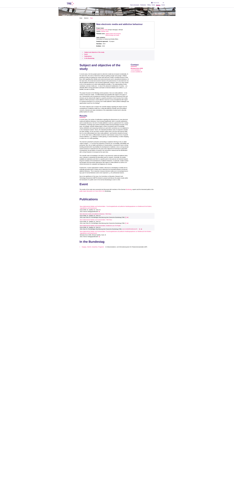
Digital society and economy (113, 33)
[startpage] (166, 5)
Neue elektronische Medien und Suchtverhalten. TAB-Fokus (96, 219)
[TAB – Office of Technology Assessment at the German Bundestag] (70, 3)
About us (158, 4)
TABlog (149, 4)
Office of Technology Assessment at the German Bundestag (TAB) (103, 14)
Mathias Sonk (104, 31)
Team (91, 18)
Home (81, 18)
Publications (143, 4)
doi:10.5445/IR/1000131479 (129, 229)
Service (163, 4)
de (163, 2)
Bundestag (129, 189)
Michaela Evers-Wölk (102, 29)
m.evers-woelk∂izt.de (136, 71)
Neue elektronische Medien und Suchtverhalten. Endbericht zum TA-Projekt (100, 225)
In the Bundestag (89, 58)
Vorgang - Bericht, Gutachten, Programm (93, 247)
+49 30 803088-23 (136, 70)
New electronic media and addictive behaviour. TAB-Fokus (95, 214)
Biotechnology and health (112, 35)
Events (153, 4)
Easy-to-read (156, 2)
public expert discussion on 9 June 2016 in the (92, 191)
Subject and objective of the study (94, 52)
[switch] (166, 2)
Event (86, 54)
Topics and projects (134, 4)
